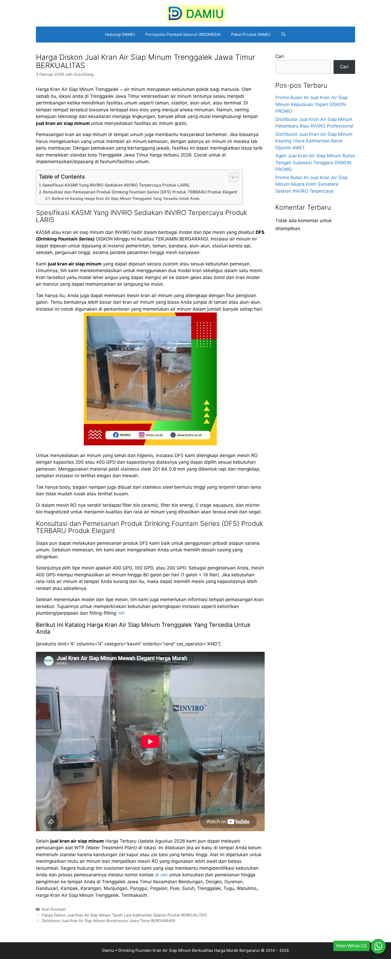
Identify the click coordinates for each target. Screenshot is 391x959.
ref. (122, 613)
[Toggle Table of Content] (231, 177)
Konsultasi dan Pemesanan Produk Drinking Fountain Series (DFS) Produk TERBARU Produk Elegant (140, 192)
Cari (279, 56)
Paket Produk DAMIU (250, 34)
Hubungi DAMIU (120, 34)
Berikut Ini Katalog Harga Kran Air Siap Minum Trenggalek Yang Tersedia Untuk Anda (125, 198)
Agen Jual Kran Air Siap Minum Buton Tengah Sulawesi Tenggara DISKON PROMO (315, 162)
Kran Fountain (54, 909)
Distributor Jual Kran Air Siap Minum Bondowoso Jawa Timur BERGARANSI (108, 920)
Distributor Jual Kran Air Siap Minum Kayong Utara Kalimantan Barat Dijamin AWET (313, 141)
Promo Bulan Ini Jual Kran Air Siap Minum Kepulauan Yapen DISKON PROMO (311, 104)
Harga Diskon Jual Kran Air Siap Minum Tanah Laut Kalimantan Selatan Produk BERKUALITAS (124, 915)
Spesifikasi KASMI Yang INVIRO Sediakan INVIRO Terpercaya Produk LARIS (115, 185)
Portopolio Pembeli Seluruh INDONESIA (183, 34)
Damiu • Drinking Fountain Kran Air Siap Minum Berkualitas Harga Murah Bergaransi (181, 950)
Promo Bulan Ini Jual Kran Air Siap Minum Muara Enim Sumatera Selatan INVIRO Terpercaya (311, 184)
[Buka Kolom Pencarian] (283, 35)
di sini (161, 874)
